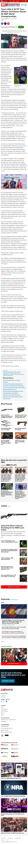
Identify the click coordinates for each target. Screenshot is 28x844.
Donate (17, 1)
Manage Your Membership (6, 732)
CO (7, 624)
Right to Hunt (11, 624)
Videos (2, 715)
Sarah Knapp (10, 375)
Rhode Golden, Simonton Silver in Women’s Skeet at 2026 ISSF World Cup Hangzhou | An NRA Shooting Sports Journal (20, 494)
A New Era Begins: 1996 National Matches (7, 558)
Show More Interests (17, 663)
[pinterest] (8, 23)
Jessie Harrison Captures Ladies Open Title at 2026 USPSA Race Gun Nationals (9, 551)
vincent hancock (13, 374)
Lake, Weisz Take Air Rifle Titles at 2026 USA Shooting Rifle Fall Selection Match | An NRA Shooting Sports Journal (6, 478)
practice (3, 287)
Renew (13, 1)
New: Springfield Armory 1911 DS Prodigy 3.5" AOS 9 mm (8, 575)
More (9, 506)
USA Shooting (15, 366)
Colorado (4, 624)
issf (15, 373)
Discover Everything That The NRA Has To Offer (12, 814)
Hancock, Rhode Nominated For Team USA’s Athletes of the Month (13, 392)
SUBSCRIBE (7, 681)
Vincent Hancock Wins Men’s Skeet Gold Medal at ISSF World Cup (14, 388)
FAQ (7, 840)
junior (18, 372)
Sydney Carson (5, 326)
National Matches (6, 646)
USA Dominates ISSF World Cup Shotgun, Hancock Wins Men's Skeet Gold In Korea (13, 396)
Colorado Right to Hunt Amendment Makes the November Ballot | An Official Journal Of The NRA (13, 621)
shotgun (12, 373)
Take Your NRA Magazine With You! (11, 778)
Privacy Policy (3, 838)
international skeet (11, 372)
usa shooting (20, 374)
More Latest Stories (17, 587)
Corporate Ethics (18, 838)
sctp (9, 373)
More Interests (14, 599)
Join (10, 1)
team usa (5, 372)
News (2, 20)
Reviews (3, 713)
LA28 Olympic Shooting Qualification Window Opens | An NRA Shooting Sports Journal (7, 493)
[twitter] (5, 23)
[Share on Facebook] (2, 23)
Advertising (3, 697)
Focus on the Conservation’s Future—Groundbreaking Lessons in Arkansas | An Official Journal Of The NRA (13, 636)
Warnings (2, 840)
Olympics (5, 375)
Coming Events (4, 709)
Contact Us (3, 695)
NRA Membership (4, 726)
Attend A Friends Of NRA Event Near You (12, 833)
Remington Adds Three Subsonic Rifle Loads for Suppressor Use (7, 568)
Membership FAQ (4, 730)
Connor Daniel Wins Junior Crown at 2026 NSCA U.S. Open (9, 541)
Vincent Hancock (20, 146)
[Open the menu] (25, 4)
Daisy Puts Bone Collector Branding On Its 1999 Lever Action (12, 527)
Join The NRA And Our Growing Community (13, 796)
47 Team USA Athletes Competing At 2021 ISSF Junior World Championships (13, 385)
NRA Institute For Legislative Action (8, 719)
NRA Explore (3, 721)
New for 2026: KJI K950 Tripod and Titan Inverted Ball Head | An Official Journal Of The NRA (14, 627)
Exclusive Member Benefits (6, 728)
